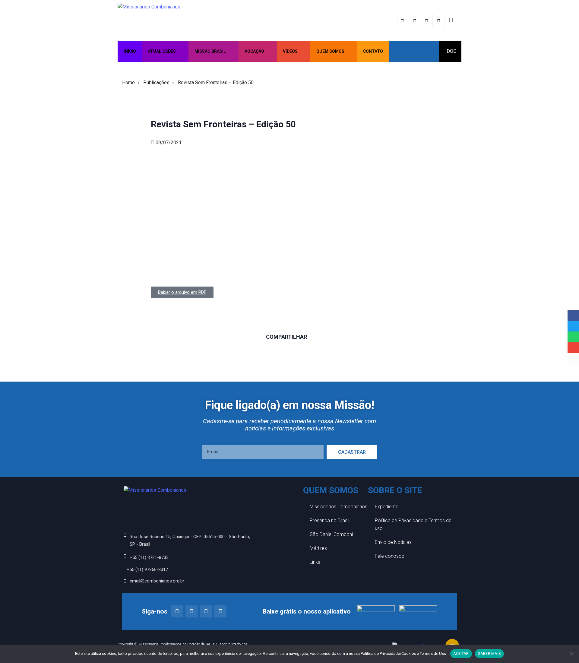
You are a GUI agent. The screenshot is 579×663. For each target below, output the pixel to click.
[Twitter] (427, 20)
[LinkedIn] (439, 20)
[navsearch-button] (451, 20)
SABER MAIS (489, 653)
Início (130, 51)
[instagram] (415, 20)
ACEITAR (461, 653)
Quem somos (330, 51)
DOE (451, 51)
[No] (571, 654)
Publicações (156, 82)
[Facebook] (403, 20)
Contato (373, 51)
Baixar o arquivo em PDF (182, 292)
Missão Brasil (210, 51)
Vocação (254, 51)
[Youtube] (220, 611)
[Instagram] (191, 611)
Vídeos (290, 51)
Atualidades (162, 51)
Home (128, 82)
